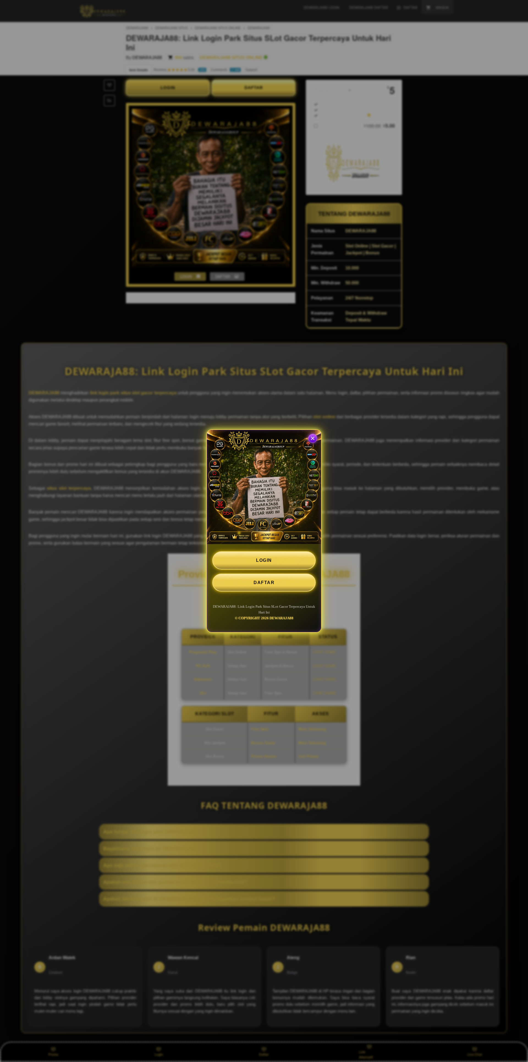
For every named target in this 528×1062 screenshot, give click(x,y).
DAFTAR (264, 582)
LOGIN (264, 560)
